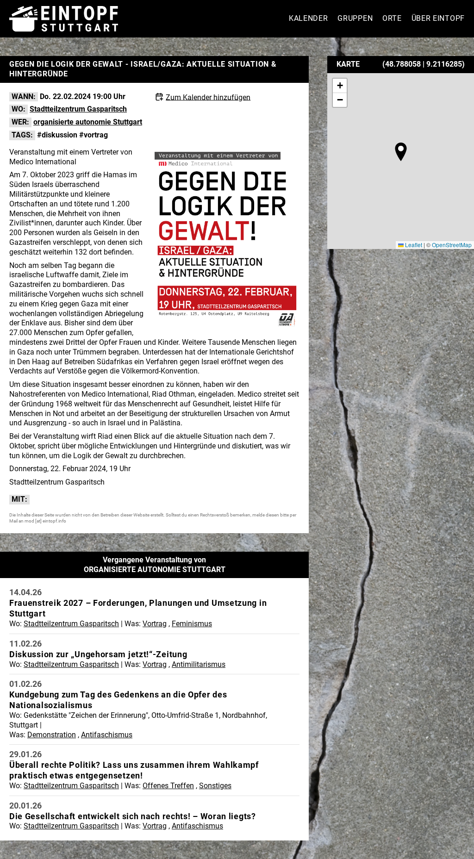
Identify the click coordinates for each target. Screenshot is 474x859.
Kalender (308, 18)
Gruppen (355, 18)
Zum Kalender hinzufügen (208, 97)
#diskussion (57, 135)
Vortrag (155, 623)
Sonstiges (215, 785)
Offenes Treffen (168, 785)
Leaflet (413, 245)
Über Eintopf (438, 18)
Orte (392, 18)
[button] (401, 152)
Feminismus (192, 623)
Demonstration (51, 734)
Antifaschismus (106, 734)
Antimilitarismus (198, 664)
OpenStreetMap (452, 245)
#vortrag (93, 135)
